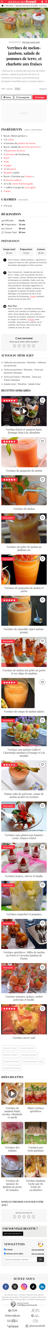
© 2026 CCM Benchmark (37, 1299)
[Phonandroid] (35, 1326)
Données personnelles (11, 1297)
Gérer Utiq (42, 1297)
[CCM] (12, 1310)
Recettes (9, 5)
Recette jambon (29, 1054)
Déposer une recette (13, 1234)
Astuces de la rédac (14, 1254)
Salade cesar (10, 384)
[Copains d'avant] (12, 1320)
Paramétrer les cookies (28, 1297)
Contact (22, 1295)
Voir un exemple (38, 1249)
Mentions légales (9, 1299)
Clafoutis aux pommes (14, 362)
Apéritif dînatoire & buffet (27, 5)
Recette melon (10, 1054)
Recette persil (27, 1048)
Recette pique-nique (33, 1061)
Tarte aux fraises (12, 376)
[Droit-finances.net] (35, 1315)
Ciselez (33, 296)
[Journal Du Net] (35, 1310)
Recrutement (39, 1295)
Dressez (31, 319)
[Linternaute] (12, 1316)
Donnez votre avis (31, 42)
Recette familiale (11, 1061)
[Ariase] (12, 1326)
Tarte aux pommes (13, 369)
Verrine (43, 5)
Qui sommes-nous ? (11, 1295)
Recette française (11, 1068)
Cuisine (9, 1249)
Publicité (30, 1295)
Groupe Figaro (21, 1299)
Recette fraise (10, 1048)
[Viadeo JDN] (35, 1320)
